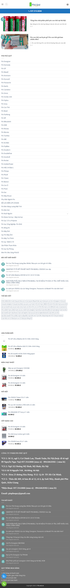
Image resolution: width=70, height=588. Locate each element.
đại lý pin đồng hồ (27, 318)
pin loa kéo (64, 310)
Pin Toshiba (5, 136)
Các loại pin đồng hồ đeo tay (33, 301)
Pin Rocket (5, 160)
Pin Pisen (4, 189)
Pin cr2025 (4, 310)
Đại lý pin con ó (16, 318)
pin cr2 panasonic (61, 307)
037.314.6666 (28, 462)
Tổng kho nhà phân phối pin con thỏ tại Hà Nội (48, 20)
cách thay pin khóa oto (18, 301)
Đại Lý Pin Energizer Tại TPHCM (16, 555)
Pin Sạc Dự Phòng (7, 249)
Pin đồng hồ (5, 228)
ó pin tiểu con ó (6, 318)
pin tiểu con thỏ (54, 312)
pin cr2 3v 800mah (50, 307)
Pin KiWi (4, 125)
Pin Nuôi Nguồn (6, 214)
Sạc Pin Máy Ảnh (7, 235)
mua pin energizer (7, 304)
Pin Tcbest (4, 178)
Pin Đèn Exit (5, 210)
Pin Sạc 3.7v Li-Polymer (9, 221)
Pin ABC (4, 139)
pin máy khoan (13, 312)
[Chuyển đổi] (67, 214)
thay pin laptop (58, 315)
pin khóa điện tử (47, 310)
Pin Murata (5, 132)
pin (33, 304)
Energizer (56, 301)
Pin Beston (5, 182)
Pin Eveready (5, 65)
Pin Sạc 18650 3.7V (7, 242)
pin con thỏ (27, 307)
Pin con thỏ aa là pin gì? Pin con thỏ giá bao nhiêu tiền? (46, 38)
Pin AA (50, 304)
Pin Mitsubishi (6, 122)
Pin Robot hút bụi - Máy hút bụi (12, 217)
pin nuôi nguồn (23, 312)
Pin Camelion (5, 90)
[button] (2, 4)
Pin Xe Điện (5, 143)
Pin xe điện (15, 315)
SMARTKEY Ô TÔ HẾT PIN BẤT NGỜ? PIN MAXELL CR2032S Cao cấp (28, 269)
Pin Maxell (4, 72)
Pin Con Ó (4, 185)
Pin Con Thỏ (5, 107)
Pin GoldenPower (7, 164)
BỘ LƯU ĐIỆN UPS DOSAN (10, 203)
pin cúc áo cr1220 (21, 310)
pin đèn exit (32, 315)
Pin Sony (4, 104)
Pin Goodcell (5, 157)
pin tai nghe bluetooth (42, 312)
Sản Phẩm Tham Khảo (8, 245)
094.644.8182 (50, 462)
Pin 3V (37, 304)
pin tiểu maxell (6, 315)
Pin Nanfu (4, 86)
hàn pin (63, 301)
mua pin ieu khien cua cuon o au (22, 304)
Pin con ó (34, 307)
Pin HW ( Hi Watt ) (7, 168)
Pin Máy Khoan (6, 196)
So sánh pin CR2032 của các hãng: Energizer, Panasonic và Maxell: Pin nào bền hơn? (34, 288)
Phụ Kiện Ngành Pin (8, 199)
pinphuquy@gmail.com (19, 493)
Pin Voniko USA (6, 97)
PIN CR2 (41, 307)
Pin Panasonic (6, 83)
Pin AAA (55, 304)
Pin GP (3, 68)
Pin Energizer (5, 61)
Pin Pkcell (4, 175)
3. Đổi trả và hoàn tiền (8, 578)
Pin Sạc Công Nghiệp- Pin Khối (11, 224)
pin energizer (31, 310)
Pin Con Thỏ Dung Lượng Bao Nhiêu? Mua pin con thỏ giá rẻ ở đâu (28, 263)
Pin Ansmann (5, 76)
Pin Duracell (5, 79)
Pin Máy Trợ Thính (7, 238)
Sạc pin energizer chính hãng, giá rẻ (18, 549)
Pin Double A (5, 150)
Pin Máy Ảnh (5, 231)
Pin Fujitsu (4, 100)
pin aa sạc (13, 307)
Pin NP (3, 118)
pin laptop (56, 310)
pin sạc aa (31, 312)
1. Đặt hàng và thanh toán (10, 573)
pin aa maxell (5, 307)
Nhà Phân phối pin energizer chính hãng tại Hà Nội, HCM (25, 561)
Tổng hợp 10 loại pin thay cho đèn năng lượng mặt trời (24, 537)
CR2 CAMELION (6, 301)
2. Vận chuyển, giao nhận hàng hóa (13, 575)
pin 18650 (43, 304)
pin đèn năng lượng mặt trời (45, 315)
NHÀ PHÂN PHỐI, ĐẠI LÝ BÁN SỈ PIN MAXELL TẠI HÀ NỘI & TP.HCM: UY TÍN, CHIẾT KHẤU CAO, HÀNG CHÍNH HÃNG (37, 282)
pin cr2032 (12, 310)
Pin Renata (5, 129)
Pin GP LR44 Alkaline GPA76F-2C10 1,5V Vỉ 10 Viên (23, 275)
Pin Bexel (4, 111)
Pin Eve (3, 192)
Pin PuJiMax (5, 146)
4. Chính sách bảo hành (9, 580)
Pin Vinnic (4, 93)
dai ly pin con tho (47, 301)
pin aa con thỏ (63, 304)
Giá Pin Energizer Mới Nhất (15, 543)
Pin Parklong (5, 115)
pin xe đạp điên (23, 315)
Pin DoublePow (6, 153)
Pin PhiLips (5, 171)
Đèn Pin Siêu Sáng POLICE (10, 253)
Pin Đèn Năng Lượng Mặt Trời (11, 206)
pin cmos (20, 307)
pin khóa (38, 310)
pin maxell (4, 312)
